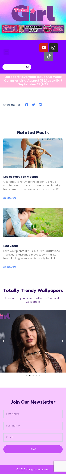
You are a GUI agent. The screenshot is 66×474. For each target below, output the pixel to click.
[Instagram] (53, 47)
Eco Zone (10, 246)
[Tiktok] (48, 56)
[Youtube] (43, 47)
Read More (10, 197)
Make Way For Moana (20, 176)
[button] (6, 52)
